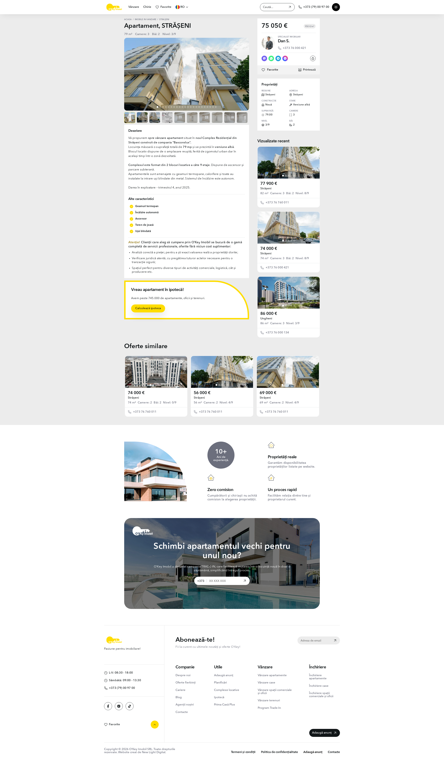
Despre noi (183, 675)
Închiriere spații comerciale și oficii (321, 695)
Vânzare (133, 7)
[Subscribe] (335, 640)
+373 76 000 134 (277, 332)
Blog (179, 697)
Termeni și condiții (243, 752)
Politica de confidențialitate (279, 752)
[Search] (290, 7)
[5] (294, 175)
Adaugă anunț (223, 675)
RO (182, 7)
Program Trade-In (269, 708)
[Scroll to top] (155, 725)
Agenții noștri (185, 704)
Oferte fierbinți (186, 682)
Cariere (180, 690)
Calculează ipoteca (148, 308)
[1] (283, 175)
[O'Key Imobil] (114, 7)
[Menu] (336, 7)
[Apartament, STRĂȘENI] (289, 163)
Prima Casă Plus (224, 704)
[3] (288, 175)
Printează (309, 69)
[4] (291, 175)
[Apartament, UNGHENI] (289, 293)
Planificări (220, 682)
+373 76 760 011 (277, 202)
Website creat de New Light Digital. (142, 752)
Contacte (182, 712)
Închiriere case (318, 685)
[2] (286, 175)
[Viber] (264, 58)
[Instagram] (119, 706)
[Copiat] (233, 45)
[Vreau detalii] (245, 581)
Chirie (147, 7)
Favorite (165, 7)
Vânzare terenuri (269, 700)
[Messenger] (285, 58)
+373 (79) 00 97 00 (316, 7)
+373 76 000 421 (294, 48)
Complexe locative (226, 690)
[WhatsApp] (271, 58)
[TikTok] (130, 706)
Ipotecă (219, 697)
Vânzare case (266, 682)
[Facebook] (108, 706)
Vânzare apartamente (272, 675)
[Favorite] (242, 45)
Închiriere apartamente (318, 677)
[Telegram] (278, 58)
